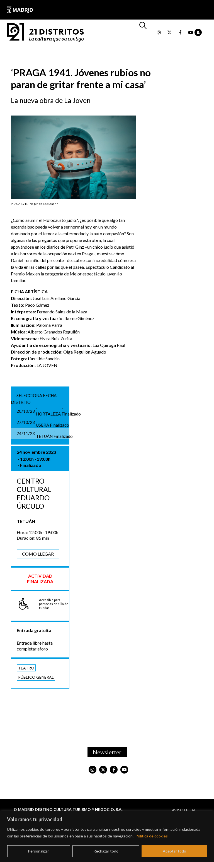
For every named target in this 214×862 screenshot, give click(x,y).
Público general (36, 677)
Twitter (169, 32)
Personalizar (38, 851)
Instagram (159, 32)
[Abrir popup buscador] (145, 32)
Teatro (26, 668)
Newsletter (107, 752)
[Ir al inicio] (45, 31)
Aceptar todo (174, 851)
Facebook (180, 32)
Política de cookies (151, 836)
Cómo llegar (38, 553)
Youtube (190, 32)
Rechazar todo (105, 851)
